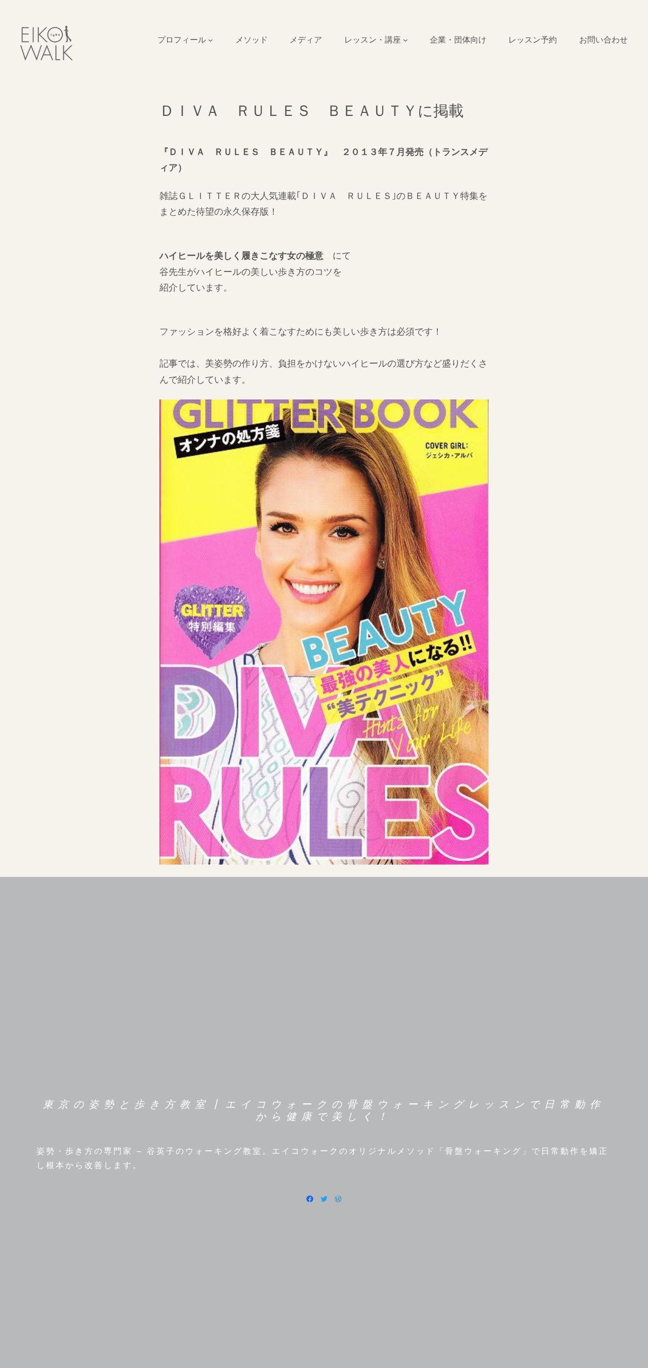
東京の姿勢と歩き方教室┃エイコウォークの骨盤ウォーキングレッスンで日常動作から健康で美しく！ (324, 1110)
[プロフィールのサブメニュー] (210, 40)
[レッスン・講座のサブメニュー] (405, 40)
